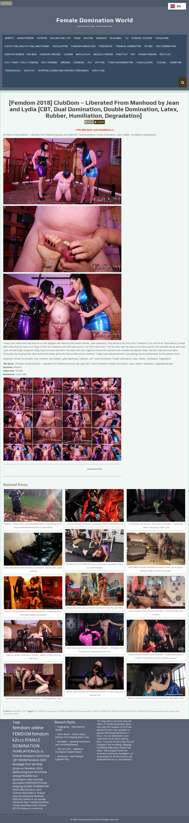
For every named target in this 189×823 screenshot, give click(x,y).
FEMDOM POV (33, 783)
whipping (18, 786)
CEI (126, 38)
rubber (16, 713)
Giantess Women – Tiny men (20, 54)
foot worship (34, 764)
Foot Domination (166, 46)
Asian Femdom (25, 38)
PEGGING (26, 776)
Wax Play (29, 70)
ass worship (40, 799)
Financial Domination (128, 46)
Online (17, 756)
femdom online (28, 728)
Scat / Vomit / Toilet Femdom (21, 62)
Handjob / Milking (50, 54)
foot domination (25, 777)
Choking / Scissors (142, 38)
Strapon (41, 792)
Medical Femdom (103, 54)
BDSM (77, 38)
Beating (88, 38)
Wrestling (98, 70)
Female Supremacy (22, 805)
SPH (90, 62)
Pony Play (122, 54)
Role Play (165, 54)
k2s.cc (39, 751)
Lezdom (68, 54)
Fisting (148, 46)
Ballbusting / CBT (60, 38)
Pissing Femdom (147, 54)
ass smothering (35, 808)
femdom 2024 (33, 768)
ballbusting (20, 772)
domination (19, 783)
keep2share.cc (29, 792)
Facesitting (43, 802)
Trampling (175, 62)
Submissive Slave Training (25, 802)
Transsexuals (13, 70)
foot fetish (34, 772)
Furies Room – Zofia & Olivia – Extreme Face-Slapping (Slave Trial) (72, 736)
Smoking (65, 62)
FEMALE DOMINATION (102, 711)
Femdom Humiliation (83, 46)
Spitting (100, 62)
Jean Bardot (159, 711)
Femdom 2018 (126, 711)
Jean (152, 711)
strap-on (18, 768)
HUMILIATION (143, 711)
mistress (38, 779)
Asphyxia (42, 38)
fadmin (100, 122)
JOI (19, 808)
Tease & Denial (144, 62)
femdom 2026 (34, 789)
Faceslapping (60, 46)
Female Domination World (94, 20)
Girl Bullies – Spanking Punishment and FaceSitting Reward (72, 743)
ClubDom (42, 711)
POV (133, 54)
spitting (24, 808)
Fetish (34, 805)
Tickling (161, 62)
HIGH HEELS (19, 789)
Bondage (101, 38)
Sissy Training (49, 62)
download (39, 796)
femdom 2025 (36, 760)
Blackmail (116, 38)
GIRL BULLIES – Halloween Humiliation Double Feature (69, 750)
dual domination (85, 711)
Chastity (17, 792)
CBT (35, 711)
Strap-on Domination (120, 62)
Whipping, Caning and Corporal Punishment (63, 70)
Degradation (52, 711)
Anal (44, 783)
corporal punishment (23, 796)
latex (167, 711)
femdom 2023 (33, 756)
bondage (19, 764)
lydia (172, 711)
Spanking (79, 62)
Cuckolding (162, 38)
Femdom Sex (105, 46)
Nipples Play (83, 54)
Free (135, 711)
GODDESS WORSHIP (23, 799)
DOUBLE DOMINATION (67, 711)
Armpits (9, 38)
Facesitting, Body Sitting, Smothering (27, 46)
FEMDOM (115, 711)
